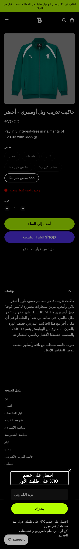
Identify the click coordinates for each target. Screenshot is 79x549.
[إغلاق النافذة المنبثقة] (70, 470)
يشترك (39, 509)
